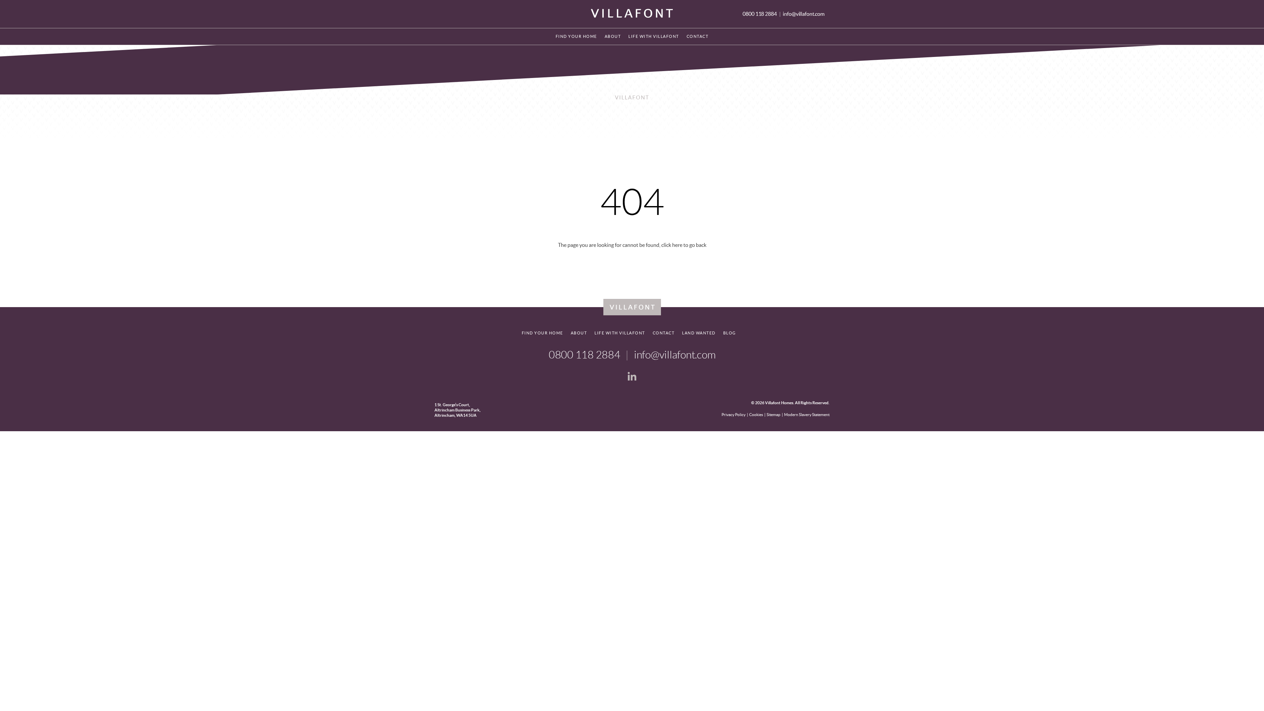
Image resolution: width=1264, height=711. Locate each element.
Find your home (576, 36)
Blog (729, 333)
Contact (698, 36)
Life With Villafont (653, 36)
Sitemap (773, 414)
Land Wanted (699, 333)
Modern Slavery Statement (807, 414)
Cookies (756, 414)
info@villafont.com (804, 14)
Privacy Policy (734, 414)
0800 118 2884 (760, 14)
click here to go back (683, 245)
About (613, 36)
